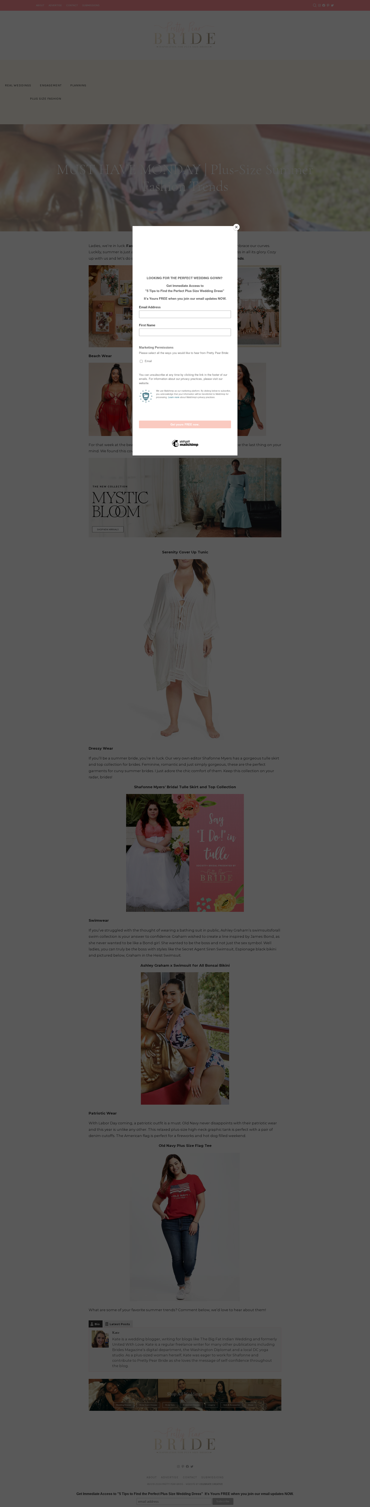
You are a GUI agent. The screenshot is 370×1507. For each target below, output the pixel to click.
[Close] (236, 227)
